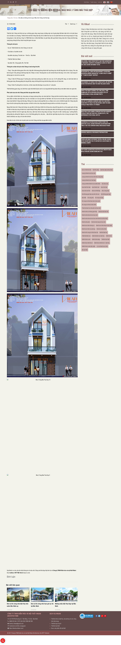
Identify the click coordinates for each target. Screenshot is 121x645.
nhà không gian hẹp (106, 194)
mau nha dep (104, 187)
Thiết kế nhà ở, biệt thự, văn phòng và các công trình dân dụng (63, 620)
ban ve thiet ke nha (86, 169)
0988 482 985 (29, 621)
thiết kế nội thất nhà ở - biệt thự (101, 243)
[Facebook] (8, 2)
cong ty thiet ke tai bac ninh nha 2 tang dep (92, 176)
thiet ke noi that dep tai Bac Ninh (104, 225)
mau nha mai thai (86, 190)
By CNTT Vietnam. (45, 633)
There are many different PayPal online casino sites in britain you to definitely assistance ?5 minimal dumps (96, 141)
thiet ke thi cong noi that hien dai (90, 232)
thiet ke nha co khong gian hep (89, 211)
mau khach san (95, 187)
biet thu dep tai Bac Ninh (106, 169)
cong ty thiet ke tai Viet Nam (89, 180)
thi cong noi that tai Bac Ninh (89, 204)
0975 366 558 (21, 621)
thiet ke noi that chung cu (88, 225)
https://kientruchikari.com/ (16, 628)
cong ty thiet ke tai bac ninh (88, 173)
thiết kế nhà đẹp (96, 239)
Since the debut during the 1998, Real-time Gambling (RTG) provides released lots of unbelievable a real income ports (94, 92)
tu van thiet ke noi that (102, 246)
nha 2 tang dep (105, 190)
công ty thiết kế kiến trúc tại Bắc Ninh (91, 183)
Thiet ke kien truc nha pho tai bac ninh (91, 208)
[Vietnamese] (111, 2)
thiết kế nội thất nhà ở (87, 243)
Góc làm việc (105, 183)
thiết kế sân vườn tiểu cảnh (88, 246)
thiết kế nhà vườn (86, 239)
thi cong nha (91, 197)
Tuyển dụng (93, 2)
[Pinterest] (16, 2)
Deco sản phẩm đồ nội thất (58, 628)
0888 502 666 (13, 621)
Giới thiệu (86, 2)
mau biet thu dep (86, 187)
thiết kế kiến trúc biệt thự (98, 236)
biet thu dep (96, 169)
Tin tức (15, 18)
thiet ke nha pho (86, 222)
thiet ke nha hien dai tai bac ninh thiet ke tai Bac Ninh (94, 218)
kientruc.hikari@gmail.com (16, 623)
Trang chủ (9, 18)
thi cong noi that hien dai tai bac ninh (91, 201)
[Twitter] (13, 2)
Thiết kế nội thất (105, 239)
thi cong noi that (99, 197)
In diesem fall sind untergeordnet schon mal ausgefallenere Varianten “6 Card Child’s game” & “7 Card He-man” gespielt (96, 73)
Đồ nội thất (84, 250)
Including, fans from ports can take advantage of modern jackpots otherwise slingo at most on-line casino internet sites (96, 62)
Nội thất (84, 197)
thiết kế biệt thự (103, 232)
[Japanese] (104, 2)
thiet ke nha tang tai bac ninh (98, 222)
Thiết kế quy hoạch (56, 623)
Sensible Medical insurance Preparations (94, 132)
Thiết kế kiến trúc (86, 236)
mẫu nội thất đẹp (96, 190)
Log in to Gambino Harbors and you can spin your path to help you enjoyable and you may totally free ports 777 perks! (96, 102)
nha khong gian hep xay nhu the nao (90, 194)
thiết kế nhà (109, 236)
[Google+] (11, 2)
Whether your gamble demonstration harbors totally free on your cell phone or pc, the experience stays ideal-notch (96, 113)
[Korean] (108, 2)
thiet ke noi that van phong (88, 229)
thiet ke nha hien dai (103, 211)
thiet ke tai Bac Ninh (101, 229)
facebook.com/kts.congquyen (17, 626)
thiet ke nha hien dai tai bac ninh (90, 215)
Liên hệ (100, 2)
